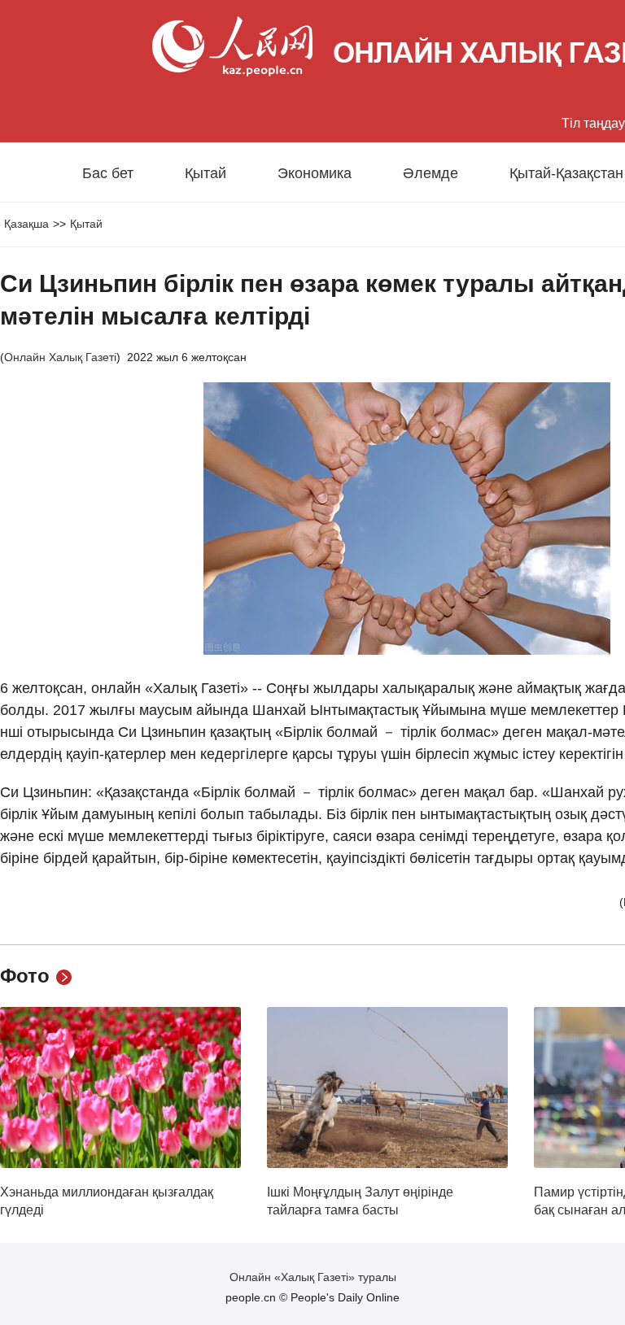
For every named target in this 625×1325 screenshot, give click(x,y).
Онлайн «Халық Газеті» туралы (312, 1277)
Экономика (315, 173)
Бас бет (107, 173)
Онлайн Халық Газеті (60, 357)
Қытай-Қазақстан (566, 173)
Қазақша (26, 223)
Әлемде (430, 173)
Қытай (205, 173)
